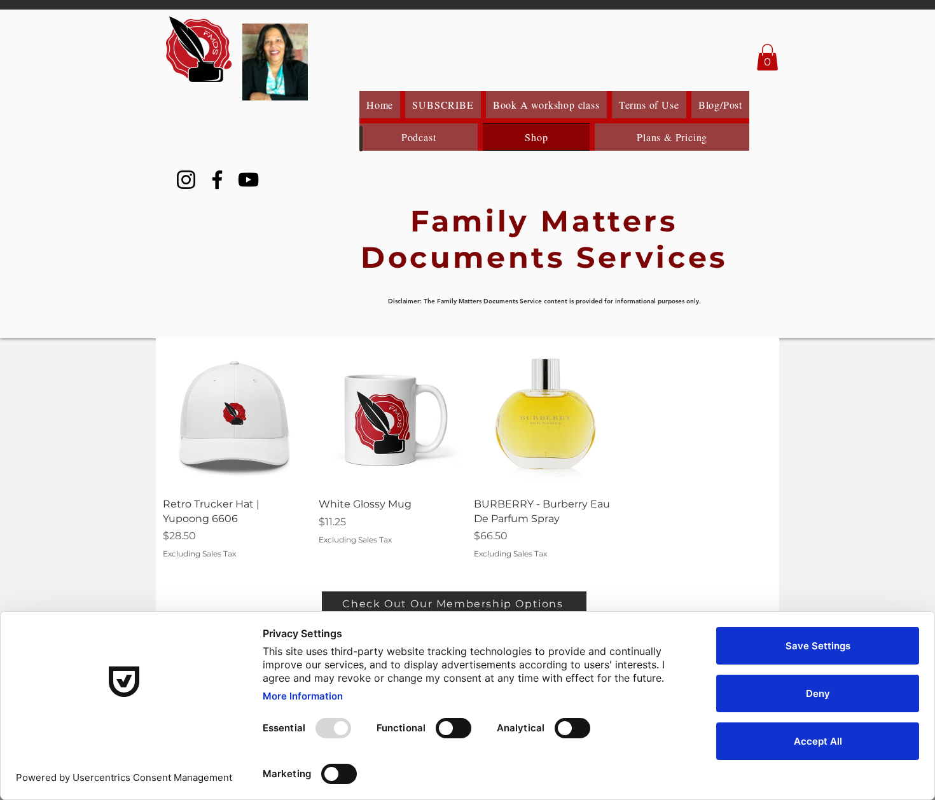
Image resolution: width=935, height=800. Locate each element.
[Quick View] (234, 416)
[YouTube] (248, 179)
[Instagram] (186, 179)
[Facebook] (217, 179)
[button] (767, 57)
